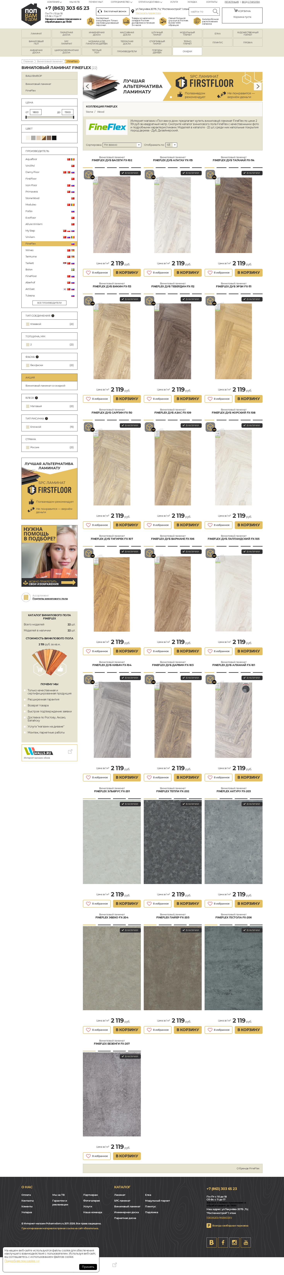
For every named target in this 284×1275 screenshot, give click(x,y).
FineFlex (31, 243)
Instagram (234, 1243)
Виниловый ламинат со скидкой (45, 385)
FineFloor (31, 276)
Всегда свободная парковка (230, 1225)
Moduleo (31, 204)
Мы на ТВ (74, 2)
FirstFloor (31, 178)
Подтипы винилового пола (50, 598)
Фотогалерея (91, 1200)
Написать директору (148, 12)
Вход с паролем (251, 2)
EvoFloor (31, 217)
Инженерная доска (126, 1212)
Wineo (29, 250)
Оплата (26, 1194)
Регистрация (232, 2)
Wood (100, 111)
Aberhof (30, 282)
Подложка (151, 1212)
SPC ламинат (122, 1200)
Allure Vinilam (34, 224)
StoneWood (32, 198)
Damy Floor (32, 172)
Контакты (211, 2)
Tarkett (30, 263)
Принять (88, 1267)
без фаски (36, 365)
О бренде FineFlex (248, 1168)
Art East (30, 288)
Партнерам (90, 1194)
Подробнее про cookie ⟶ (21, 1261)
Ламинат (119, 1194)
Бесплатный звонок (115, 11)
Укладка (192, 2)
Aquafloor (31, 159)
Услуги (174, 2)
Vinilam (30, 236)
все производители (49, 303)
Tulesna (30, 295)
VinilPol (30, 165)
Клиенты (27, 1206)
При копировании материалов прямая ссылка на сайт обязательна (59, 1228)
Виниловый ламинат (50, 61)
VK (212, 1243)
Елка (148, 1194)
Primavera (32, 191)
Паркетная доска (125, 1218)
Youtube (246, 1243)
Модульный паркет (157, 1200)
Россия (34, 447)
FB (223, 1243)
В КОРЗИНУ (127, 272)
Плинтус (150, 1206)
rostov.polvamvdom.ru (31, 14)
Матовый (36, 406)
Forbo (29, 211)
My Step (30, 230)
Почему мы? (96, 2)
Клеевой (35, 324)
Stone (89, 111)
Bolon (29, 269)
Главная (28, 61)
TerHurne (31, 256)
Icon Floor (31, 185)
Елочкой (35, 426)
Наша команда (92, 1212)
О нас (26, 1187)
